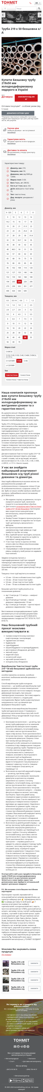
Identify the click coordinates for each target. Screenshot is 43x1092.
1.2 (32, 300)
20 (13, 226)
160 (19, 277)
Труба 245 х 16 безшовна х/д (17, 988)
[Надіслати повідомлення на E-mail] (15, 1046)
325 (19, 286)
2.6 (7, 310)
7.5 (25, 319)
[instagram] (28, 1046)
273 (7, 286)
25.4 (25, 231)
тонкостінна (25, 375)
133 (19, 272)
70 (19, 258)
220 (25, 281)
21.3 (25, 226)
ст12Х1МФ (10, 365)
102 (13, 268)
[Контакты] (31, 3)
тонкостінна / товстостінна (17, 380)
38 (13, 245)
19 (8, 226)
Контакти (32, 1059)
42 (25, 245)
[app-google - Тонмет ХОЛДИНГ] (15, 1080)
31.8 (31, 235)
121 (7, 272)
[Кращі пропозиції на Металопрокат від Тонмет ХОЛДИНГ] (9, 3)
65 (8, 258)
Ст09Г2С (9, 351)
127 (13, 272)
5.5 (31, 314)
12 (19, 217)
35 (31, 240)
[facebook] (25, 1046)
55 (31, 337)
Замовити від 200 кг (26, 98)
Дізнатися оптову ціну (18, 113)
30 (25, 235)
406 (7, 291)
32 (8, 240)
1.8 (19, 305)
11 (19, 323)
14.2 (7, 222)
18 (31, 222)
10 (13, 217)
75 (31, 258)
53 (31, 249)
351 (25, 286)
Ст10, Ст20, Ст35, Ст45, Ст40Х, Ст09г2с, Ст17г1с (21, 356)
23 (8, 231)
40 (19, 245)
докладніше (11, 132)
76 (8, 263)
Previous (2, 14)
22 (31, 226)
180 (31, 277)
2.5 (31, 305)
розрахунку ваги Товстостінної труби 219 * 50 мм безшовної (23, 507)
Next (40, 14)
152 (7, 277)
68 (13, 258)
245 (31, 281)
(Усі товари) (6, 955)
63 (31, 254)
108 (19, 268)
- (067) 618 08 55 (11, 1069)
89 (31, 263)
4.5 (19, 314)
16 (19, 222)
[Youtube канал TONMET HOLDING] (18, 1046)
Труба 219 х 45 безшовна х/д (17, 971)
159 (13, 277)
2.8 (19, 310)
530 (19, 291)
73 (25, 258)
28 (13, 235)
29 (19, 235)
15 (14, 222)
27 (8, 235)
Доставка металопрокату (32, 1061)
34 (25, 240)
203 (13, 281)
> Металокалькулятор (21, 1076)
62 (25, 254)
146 (31, 272)
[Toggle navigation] (5, 8)
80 (13, 263)
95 (8, 268)
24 (13, 231)
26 (31, 231)
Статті (12, 1061)
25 (19, 231)
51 (25, 249)
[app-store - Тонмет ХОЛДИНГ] (28, 1080)
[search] (39, 8)
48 (8, 249)
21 (19, 226)
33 (13, 240)
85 (25, 263)
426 (13, 291)
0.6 (21, 300)
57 (13, 254)
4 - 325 (8, 212)
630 (25, 291)
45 (31, 245)
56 (8, 342)
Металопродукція (12, 1059)
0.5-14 (14, 300)
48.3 (13, 249)
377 (31, 286)
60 (19, 254)
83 (19, 263)
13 (25, 217)
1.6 (13, 305)
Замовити (34, 963)
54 (8, 254)
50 (19, 249)
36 (8, 245)
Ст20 (19, 361)
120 (31, 268)
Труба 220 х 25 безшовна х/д (17, 979)
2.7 (13, 310)
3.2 (31, 310)
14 (31, 217)
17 (25, 222)
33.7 (19, 240)
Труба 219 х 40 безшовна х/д (17, 963)
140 (25, 272)
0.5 (7, 300)
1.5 (7, 305)
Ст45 (26, 361)
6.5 (13, 319)
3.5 (7, 314)
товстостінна (12, 375)
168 (25, 277)
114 (25, 268)
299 (13, 286)
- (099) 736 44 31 (31, 1069)
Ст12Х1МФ (10, 361)
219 (19, 281)
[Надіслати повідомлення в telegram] (21, 1046)
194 (7, 281)
